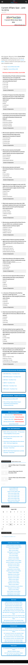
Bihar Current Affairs (13, 550)
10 (3, 519)
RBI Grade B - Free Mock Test (10, 389)
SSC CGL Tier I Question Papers (14, 654)
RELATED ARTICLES (6, 461)
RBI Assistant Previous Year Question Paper (14, 620)
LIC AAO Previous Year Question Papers (14, 628)
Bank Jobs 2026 (13, 414)
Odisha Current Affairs (14, 579)
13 (14, 519)
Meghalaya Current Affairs (14, 574)
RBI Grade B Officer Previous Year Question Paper (14, 615)
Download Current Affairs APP (11, 399)
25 (6, 524)
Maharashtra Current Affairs (13, 569)
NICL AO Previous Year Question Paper (13, 635)
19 (10, 522)
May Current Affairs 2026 (13, 496)
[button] (2, 2)
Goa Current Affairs (13, 555)
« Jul (2, 528)
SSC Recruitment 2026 (14, 421)
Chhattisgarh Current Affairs (13, 552)
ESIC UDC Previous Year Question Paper (14, 640)
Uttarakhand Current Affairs (13, 593)
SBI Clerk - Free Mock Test (10, 379)
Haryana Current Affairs (13, 559)
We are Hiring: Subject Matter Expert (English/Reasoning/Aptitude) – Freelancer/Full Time (12, 403)
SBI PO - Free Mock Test (9, 382)
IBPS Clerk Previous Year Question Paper (14, 609)
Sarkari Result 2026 (13, 424)
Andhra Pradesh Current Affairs (14, 545)
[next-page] (4, 484)
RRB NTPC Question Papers (14, 651)
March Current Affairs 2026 (14, 500)
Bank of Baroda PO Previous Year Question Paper (14, 622)
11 (6, 519)
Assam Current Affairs (14, 548)
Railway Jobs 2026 (13, 419)
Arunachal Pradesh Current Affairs (13, 547)
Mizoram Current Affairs (13, 576)
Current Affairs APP (13, 488)
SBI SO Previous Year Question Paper (13, 605)
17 (3, 522)
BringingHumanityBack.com (9, 536)
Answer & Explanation (8, 90)
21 (17, 522)
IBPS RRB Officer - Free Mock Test (12, 373)
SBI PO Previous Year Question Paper (13, 602)
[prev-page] (2, 484)
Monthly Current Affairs (13, 501)
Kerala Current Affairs (14, 567)
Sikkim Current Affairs (14, 584)
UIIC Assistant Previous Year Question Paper (14, 633)
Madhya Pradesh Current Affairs (13, 570)
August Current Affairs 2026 (13, 491)
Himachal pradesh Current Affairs (13, 560)
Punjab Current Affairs (14, 581)
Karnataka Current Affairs (13, 565)
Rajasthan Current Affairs (13, 582)
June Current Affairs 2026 (13, 495)
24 (3, 524)
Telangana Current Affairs (13, 587)
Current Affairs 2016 (13, 69)
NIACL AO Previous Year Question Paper (14, 641)
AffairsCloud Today (13, 489)
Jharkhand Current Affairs (14, 564)
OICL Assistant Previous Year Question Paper (14, 638)
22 (21, 522)
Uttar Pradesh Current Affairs (13, 591)
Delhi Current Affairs (13, 553)
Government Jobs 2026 (13, 417)
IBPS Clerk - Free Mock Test (10, 385)
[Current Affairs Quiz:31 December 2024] (4, 466)
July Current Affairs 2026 (13, 493)
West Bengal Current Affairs (13, 594)
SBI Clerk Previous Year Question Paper (14, 604)
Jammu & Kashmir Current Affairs (13, 562)
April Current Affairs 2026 (13, 498)
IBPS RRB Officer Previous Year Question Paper (13, 610)
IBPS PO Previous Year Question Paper (13, 607)
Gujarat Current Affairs (14, 557)
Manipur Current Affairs (13, 572)
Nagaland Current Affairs (13, 577)
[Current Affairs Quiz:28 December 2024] (4, 479)
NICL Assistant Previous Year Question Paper (14, 636)
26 (10, 524)
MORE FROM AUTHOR (16, 461)
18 (6, 522)
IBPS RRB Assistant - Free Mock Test (12, 376)
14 (17, 519)
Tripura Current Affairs (14, 589)
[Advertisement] (14, 41)
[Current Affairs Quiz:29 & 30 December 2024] (4, 473)
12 (10, 519)
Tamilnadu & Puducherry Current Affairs (14, 586)
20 (14, 522)
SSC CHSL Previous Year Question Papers (13, 653)
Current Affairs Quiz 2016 (13, 66)
